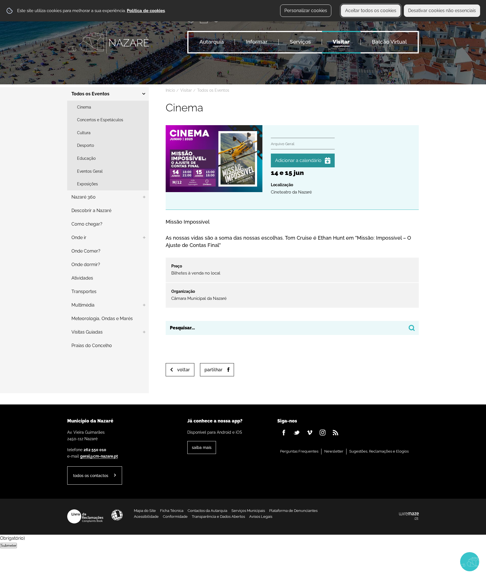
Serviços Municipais (248, 511)
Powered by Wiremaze (409, 516)
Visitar (186, 90)
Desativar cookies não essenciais (442, 10)
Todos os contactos (90, 475)
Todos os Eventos (213, 90)
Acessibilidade (117, 515)
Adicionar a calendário (298, 160)
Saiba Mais (202, 447)
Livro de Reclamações (85, 516)
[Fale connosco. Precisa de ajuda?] (420, 561)
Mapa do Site (145, 511)
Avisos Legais (260, 516)
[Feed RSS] (335, 432)
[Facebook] (283, 432)
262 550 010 (95, 449)
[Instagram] (322, 432)
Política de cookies (146, 10)
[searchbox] (292, 328)
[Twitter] (296, 432)
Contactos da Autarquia (207, 511)
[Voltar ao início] (108, 41)
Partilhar (213, 369)
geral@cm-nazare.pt (99, 456)
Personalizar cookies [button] (305, 10)
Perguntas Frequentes (299, 451)
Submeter (8, 545)
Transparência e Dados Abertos (218, 516)
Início (170, 90)
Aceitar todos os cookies (370, 10)
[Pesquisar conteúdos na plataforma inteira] (412, 328)
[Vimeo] (309, 432)
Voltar (183, 369)
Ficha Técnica (171, 511)
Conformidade (175, 516)
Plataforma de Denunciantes (293, 511)
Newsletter (333, 451)
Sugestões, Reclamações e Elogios (379, 451)
